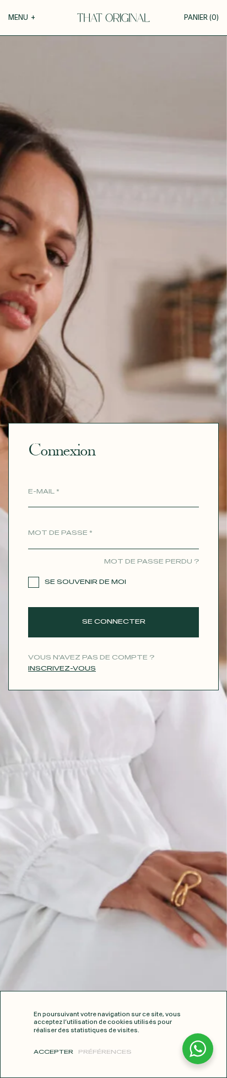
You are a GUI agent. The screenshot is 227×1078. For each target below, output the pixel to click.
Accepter (53, 1052)
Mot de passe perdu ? (151, 562)
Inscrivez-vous (62, 669)
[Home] (113, 17)
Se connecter (113, 622)
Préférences (105, 1052)
